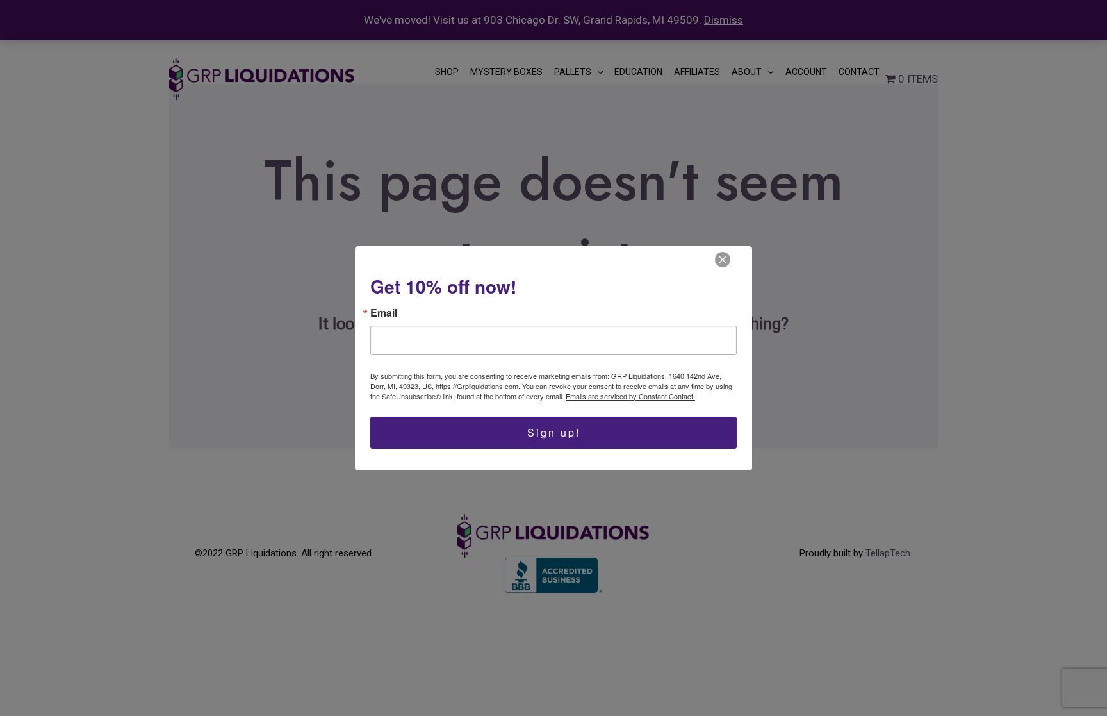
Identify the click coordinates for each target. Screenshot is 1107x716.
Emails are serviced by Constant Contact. (630, 396)
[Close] (722, 259)
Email (383, 313)
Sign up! (553, 432)
